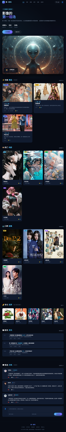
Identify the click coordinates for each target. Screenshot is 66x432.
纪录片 (42, 2)
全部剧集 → (61, 226)
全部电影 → (61, 147)
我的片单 (17, 32)
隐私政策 (33, 427)
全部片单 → (61, 80)
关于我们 (23, 427)
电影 (27, 2)
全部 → (62, 305)
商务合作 (38, 427)
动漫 (38, 2)
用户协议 (28, 427)
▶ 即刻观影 (7, 32)
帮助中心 (42, 427)
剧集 (31, 2)
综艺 (34, 2)
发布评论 (58, 414)
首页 (23, 2)
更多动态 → (61, 330)
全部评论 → (61, 365)
